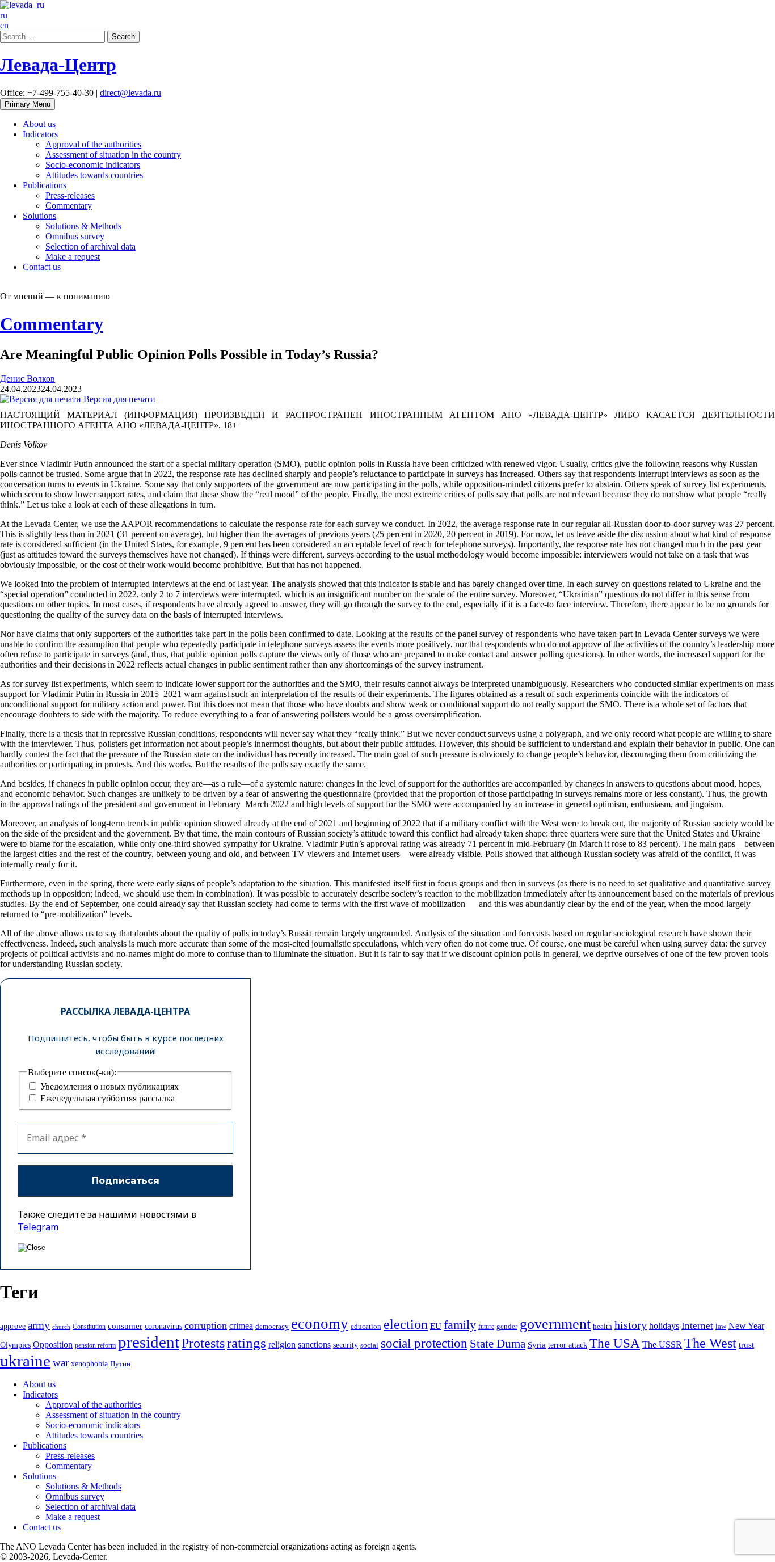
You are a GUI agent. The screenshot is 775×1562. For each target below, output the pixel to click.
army (39, 1325)
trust (746, 1344)
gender (506, 1327)
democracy (272, 1327)
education (366, 1327)
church (61, 1327)
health (602, 1327)
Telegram (38, 1227)
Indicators (40, 134)
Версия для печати (119, 399)
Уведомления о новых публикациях (108, 1086)
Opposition (53, 1345)
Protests (203, 1343)
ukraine (25, 1361)
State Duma (497, 1343)
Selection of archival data (90, 246)
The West (710, 1343)
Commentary (68, 205)
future (486, 1327)
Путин (120, 1364)
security (345, 1344)
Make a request (72, 256)
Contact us (42, 267)
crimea (241, 1326)
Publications (44, 185)
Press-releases (70, 195)
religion (282, 1344)
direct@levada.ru (130, 93)
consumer (125, 1326)
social (369, 1345)
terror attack (567, 1344)
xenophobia (89, 1363)
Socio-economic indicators (92, 165)
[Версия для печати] (40, 399)
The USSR (662, 1345)
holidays (664, 1326)
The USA (614, 1343)
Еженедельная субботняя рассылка (106, 1098)
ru (3, 15)
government (555, 1324)
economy (319, 1323)
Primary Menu (27, 104)
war (61, 1363)
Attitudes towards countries (94, 175)
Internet (697, 1325)
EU (435, 1326)
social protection (424, 1343)
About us (39, 124)
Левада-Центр (58, 64)
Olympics (15, 1345)
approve (13, 1326)
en (4, 25)
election (406, 1324)
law (720, 1327)
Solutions (39, 216)
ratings (246, 1342)
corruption (205, 1325)
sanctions (314, 1345)
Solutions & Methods (83, 226)
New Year (746, 1326)
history (630, 1325)
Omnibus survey (74, 236)
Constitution (89, 1327)
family (460, 1325)
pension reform (95, 1345)
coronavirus (163, 1326)
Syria (537, 1344)
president (148, 1342)
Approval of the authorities (93, 144)
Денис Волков (27, 378)
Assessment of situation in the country (113, 154)
